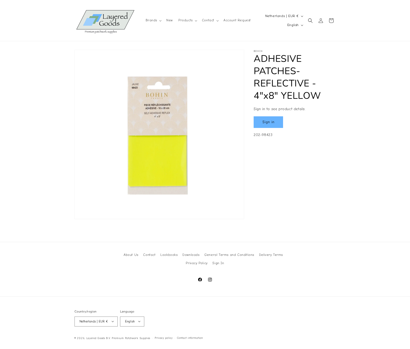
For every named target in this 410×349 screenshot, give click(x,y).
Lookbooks (168, 255)
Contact (149, 255)
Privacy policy (164, 337)
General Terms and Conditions (229, 255)
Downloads (190, 255)
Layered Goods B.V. (98, 338)
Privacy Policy (196, 263)
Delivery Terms (271, 255)
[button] (153, 20)
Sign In (218, 263)
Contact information (190, 337)
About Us (131, 255)
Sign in (268, 122)
